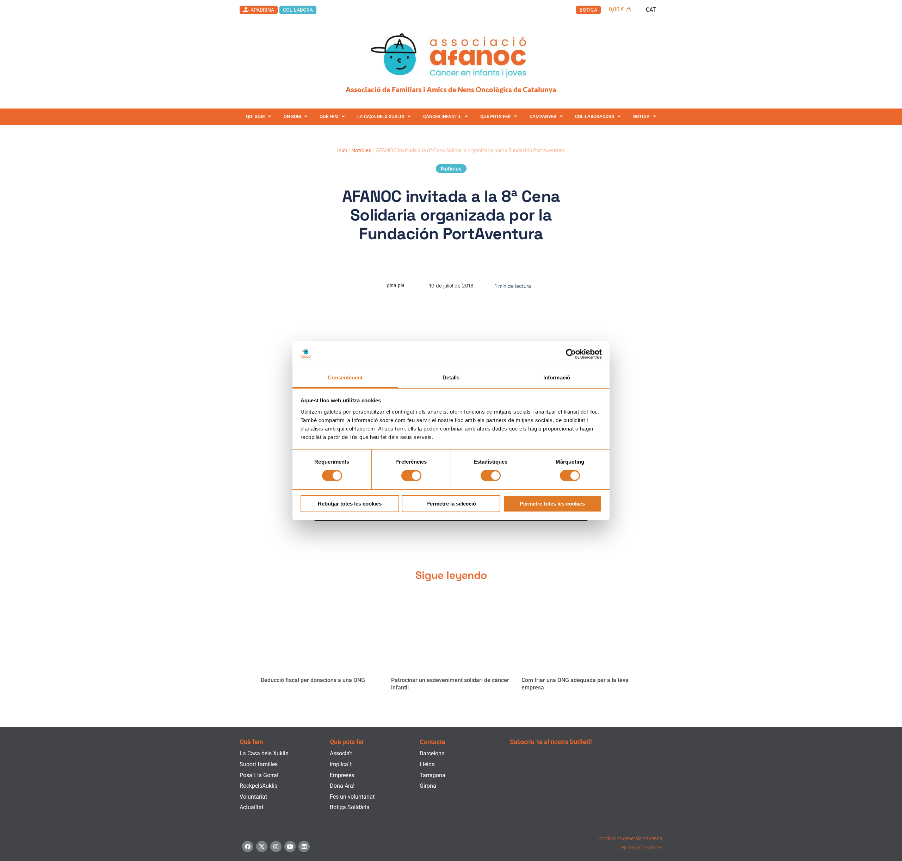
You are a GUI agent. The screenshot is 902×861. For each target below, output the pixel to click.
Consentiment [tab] (345, 377)
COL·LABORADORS (594, 116)
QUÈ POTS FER (495, 116)
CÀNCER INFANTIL (442, 116)
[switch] (411, 475)
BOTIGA (641, 116)
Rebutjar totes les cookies (350, 504)
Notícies (361, 150)
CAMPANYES (543, 116)
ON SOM (292, 116)
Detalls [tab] (451, 377)
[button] (451, 168)
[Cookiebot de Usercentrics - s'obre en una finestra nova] (571, 354)
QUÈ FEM (329, 116)
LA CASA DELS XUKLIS (380, 116)
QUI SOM (255, 116)
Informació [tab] (556, 377)
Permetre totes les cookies (552, 504)
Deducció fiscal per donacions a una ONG (313, 680)
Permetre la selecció (451, 504)
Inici (342, 150)
